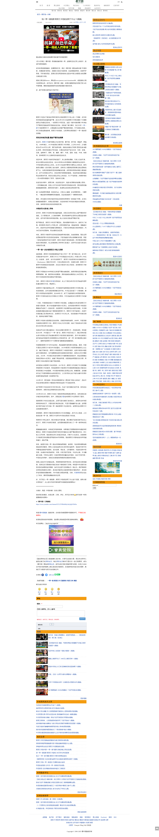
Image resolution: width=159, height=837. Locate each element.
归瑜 (118, 450)
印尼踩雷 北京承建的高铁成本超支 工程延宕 (50, 768)
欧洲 (87, 822)
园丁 (114, 453)
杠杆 (104, 352)
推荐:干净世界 (55, 820)
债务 (100, 352)
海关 (109, 370)
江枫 (111, 455)
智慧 (119, 378)
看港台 (71, 11)
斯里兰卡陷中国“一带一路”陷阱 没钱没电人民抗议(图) (54, 749)
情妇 (99, 346)
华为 (102, 346)
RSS (115, 817)
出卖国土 (96, 330)
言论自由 (111, 368)
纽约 (77, 822)
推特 (110, 817)
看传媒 (86, 820)
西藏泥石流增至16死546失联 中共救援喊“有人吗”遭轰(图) (113, 69)
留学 (106, 370)
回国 (120, 370)
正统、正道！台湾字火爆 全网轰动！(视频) (62, 674)
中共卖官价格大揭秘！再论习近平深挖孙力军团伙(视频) (54, 717)
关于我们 (59, 817)
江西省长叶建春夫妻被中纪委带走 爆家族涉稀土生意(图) (113, 120)
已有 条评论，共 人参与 (46, 609)
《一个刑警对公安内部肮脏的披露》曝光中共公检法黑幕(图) (56, 805)
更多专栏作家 (117, 461)
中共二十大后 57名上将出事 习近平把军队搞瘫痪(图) (113, 78)
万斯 (109, 341)
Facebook (104, 817)
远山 (95, 453)
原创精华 (88, 8)
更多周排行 (118, 294)
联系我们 (88, 817)
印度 (52, 281)
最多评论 (97, 5)
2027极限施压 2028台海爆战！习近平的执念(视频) (64, 690)
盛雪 (117, 453)
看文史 (94, 11)
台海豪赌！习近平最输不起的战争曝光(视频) (107, 178)
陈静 (106, 453)
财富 (117, 354)
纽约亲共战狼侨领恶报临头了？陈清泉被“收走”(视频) (53, 729)
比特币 (112, 352)
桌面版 (45, 817)
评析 (109, 479)
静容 (99, 455)
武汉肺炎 (105, 325)
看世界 (88, 11)
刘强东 (113, 357)
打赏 (76, 22)
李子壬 (115, 455)
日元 (99, 354)
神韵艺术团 (64, 820)
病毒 (94, 327)
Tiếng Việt (83, 825)
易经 (109, 378)
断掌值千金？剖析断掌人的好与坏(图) (105, 247)
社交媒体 (107, 349)
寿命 (112, 381)
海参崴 (96, 357)
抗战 (94, 376)
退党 (118, 335)
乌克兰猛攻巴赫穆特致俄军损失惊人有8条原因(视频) (53, 726)
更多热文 (119, 318)
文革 (116, 381)
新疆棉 (117, 330)
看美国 (65, 11)
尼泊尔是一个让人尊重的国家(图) (103, 223)
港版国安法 (101, 335)
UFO (98, 338)
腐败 (106, 346)
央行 (97, 352)
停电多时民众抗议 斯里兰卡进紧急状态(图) (50, 746)
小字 (84, 22)
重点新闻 (57, 5)
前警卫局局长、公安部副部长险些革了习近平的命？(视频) (55, 720)
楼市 (111, 354)
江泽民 (99, 343)
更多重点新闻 (117, 143)
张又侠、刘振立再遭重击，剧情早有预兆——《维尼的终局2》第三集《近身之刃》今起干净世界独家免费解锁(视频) (107, 235)
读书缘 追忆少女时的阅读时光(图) (104, 44)
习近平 (110, 327)
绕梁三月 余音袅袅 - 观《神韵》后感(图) (49, 799)
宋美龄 (108, 376)
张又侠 (115, 327)
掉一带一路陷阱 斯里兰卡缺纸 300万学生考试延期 (52, 753)
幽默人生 (114, 378)
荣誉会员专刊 (99, 20)
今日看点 (66, 5)
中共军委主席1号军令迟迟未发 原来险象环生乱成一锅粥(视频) (56, 714)
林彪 (117, 376)
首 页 (41, 5)
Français (77, 825)
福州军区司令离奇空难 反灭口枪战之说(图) (50, 708)
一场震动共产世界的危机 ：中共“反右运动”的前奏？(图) (113, 95)
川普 (62, 396)
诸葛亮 (105, 378)
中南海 (109, 343)
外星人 (109, 381)
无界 (106, 820)
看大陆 (54, 11)
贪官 (95, 346)
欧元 (95, 354)
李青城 (103, 455)
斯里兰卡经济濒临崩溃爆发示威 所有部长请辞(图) (52, 740)
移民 (99, 370)
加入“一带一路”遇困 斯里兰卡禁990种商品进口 (51, 756)
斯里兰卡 (45, 142)
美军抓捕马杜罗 (98, 60)
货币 (115, 352)
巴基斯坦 (77, 472)
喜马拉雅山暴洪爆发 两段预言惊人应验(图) (107, 244)
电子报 (51, 817)
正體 (118, 1)
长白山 (110, 365)
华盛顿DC (82, 822)
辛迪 (102, 458)
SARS (98, 368)
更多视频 (83, 698)
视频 (79, 8)
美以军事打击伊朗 (99, 54)
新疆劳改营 (104, 368)
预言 (101, 381)
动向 (94, 479)
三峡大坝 (112, 330)
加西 (91, 822)
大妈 (117, 357)
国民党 (114, 335)
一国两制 (97, 349)
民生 (101, 373)
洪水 (104, 333)
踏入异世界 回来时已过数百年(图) (104, 35)
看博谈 (76, 11)
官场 (116, 346)
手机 (97, 381)
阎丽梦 (106, 338)
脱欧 (94, 352)
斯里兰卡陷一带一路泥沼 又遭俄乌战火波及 (50, 762)
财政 (114, 354)
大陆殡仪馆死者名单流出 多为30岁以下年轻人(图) (52, 789)
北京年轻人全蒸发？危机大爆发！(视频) (61, 651)
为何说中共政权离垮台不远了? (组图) (48, 705)
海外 (105, 373)
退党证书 (97, 820)
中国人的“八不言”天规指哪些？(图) (104, 241)
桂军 (120, 373)
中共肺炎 (96, 325)
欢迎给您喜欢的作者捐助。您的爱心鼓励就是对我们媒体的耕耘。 (57, 519)
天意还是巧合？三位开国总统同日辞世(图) (106, 26)
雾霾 (111, 360)
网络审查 (116, 362)
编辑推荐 (107, 5)
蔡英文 (105, 357)
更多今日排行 (117, 256)
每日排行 (76, 5)
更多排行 (119, 444)
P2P (109, 360)
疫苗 (100, 333)
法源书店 (71, 820)
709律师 (102, 362)
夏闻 (99, 453)
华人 (95, 370)
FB (111, 349)
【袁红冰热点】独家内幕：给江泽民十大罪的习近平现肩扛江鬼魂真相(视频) (61, 779)
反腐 (109, 346)
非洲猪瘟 (101, 360)
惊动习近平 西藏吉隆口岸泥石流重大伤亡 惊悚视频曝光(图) (55, 782)
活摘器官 (102, 330)
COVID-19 (99, 327)
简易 (105, 450)
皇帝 (100, 378)
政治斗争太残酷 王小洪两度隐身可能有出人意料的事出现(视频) (57, 711)
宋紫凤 (95, 450)
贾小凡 (109, 450)
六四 (119, 327)
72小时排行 (86, 5)
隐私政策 (75, 817)
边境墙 (105, 341)
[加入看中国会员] (61, 545)
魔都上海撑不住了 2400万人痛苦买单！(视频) (63, 658)
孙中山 (98, 376)
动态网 (103, 820)
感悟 (94, 381)
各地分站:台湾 (71, 822)
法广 (102, 349)
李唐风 (110, 453)
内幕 (49, 14)
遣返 (113, 370)
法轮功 (110, 362)
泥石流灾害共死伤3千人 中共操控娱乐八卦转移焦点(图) (113, 103)
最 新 (48, 5)
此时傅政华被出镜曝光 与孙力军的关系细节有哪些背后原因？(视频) (58, 723)
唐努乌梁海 (104, 365)
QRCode (51, 575)
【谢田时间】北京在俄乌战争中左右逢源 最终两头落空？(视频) (57, 759)
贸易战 (105, 327)
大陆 (105, 360)
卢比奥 (119, 325)
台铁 (106, 330)
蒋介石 (103, 376)
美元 (107, 352)
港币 (102, 354)
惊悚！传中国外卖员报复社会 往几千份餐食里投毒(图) (54, 776)
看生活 (99, 11)
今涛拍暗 (100, 450)
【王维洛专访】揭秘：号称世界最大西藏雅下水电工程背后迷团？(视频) (113, 86)
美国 (112, 341)
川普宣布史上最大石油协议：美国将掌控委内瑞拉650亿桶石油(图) (113, 112)
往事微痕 (109, 333)
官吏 (105, 479)
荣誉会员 (49, 561)
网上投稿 (96, 817)
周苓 (102, 453)
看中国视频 (43, 512)
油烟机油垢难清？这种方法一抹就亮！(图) (106, 393)
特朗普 (114, 325)
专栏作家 (71, 8)
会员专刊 (97, 8)
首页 (38, 14)
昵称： (39, 604)
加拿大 (118, 349)
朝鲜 (114, 349)
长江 (97, 333)
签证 (116, 370)
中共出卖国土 (117, 333)
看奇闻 (105, 11)
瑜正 (107, 455)
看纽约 (82, 11)
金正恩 (111, 338)
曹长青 (98, 458)
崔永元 (104, 343)
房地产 (107, 354)
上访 (106, 362)
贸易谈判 (117, 341)
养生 (119, 381)
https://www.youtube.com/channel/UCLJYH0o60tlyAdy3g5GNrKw (56, 504)
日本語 (89, 825)
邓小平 (113, 376)
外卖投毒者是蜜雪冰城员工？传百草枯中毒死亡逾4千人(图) (55, 785)
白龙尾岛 (116, 365)
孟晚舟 (96, 341)
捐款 (81, 817)
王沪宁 (95, 343)
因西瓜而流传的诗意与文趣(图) (103, 23)
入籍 (94, 373)
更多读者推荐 (82, 812)
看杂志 (77, 820)
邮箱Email (95, 485)
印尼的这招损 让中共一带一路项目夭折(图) (50, 765)
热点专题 (62, 8)
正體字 (71, 825)
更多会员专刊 (117, 47)
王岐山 (116, 338)
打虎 (112, 346)
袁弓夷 (95, 335)
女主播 (116, 368)
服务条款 (67, 817)
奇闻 (104, 381)
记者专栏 (116, 5)
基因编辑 (117, 360)
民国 (117, 373)
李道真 (114, 450)
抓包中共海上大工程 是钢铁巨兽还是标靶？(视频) (64, 666)
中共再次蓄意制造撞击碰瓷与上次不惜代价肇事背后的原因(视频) (57, 732)
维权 (97, 362)
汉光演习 (108, 335)
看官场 (59, 11)
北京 (109, 357)
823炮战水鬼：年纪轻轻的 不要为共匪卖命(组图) (52, 808)
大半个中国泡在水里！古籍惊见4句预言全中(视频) (64, 682)
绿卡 (97, 373)
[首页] (79, 3)
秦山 (95, 455)
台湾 (100, 357)
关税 (100, 341)
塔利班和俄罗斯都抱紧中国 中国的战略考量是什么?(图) (54, 743)
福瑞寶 (91, 820)
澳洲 (113, 373)
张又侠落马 (96, 57)
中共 (102, 338)
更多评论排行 (82, 792)
